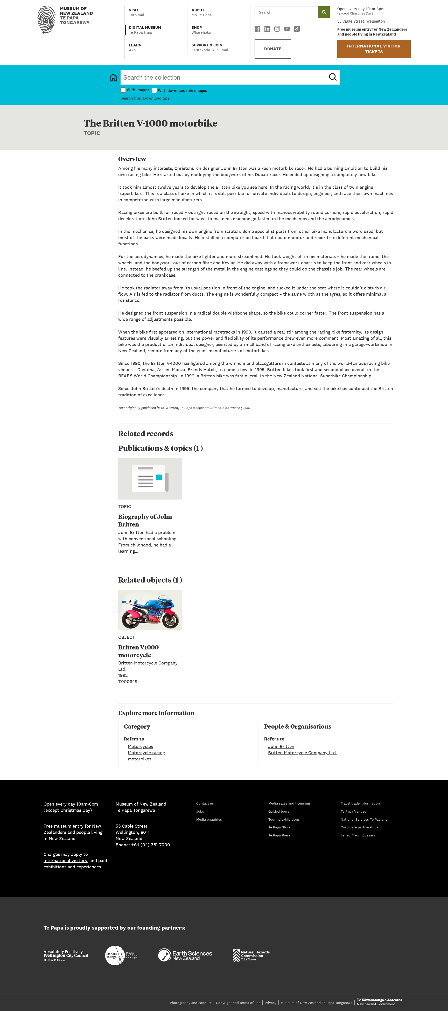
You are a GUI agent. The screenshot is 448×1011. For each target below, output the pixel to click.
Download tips (156, 98)
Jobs (200, 811)
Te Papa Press (279, 835)
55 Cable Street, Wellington (361, 21)
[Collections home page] (113, 77)
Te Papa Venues (353, 811)
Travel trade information (360, 803)
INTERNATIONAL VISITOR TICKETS (374, 48)
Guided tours (278, 811)
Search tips (131, 98)
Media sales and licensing (289, 803)
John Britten (281, 746)
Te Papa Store (279, 827)
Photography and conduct (191, 1002)
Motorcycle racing (146, 753)
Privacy (270, 1002)
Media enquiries (209, 819)
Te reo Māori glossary (358, 835)
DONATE (273, 49)
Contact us (205, 803)
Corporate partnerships (359, 827)
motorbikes (139, 759)
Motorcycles (140, 746)
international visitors (65, 860)
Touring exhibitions (284, 819)
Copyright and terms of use (238, 1002)
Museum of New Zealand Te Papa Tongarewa (316, 1002)
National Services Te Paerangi (364, 819)
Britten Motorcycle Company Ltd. (302, 753)
